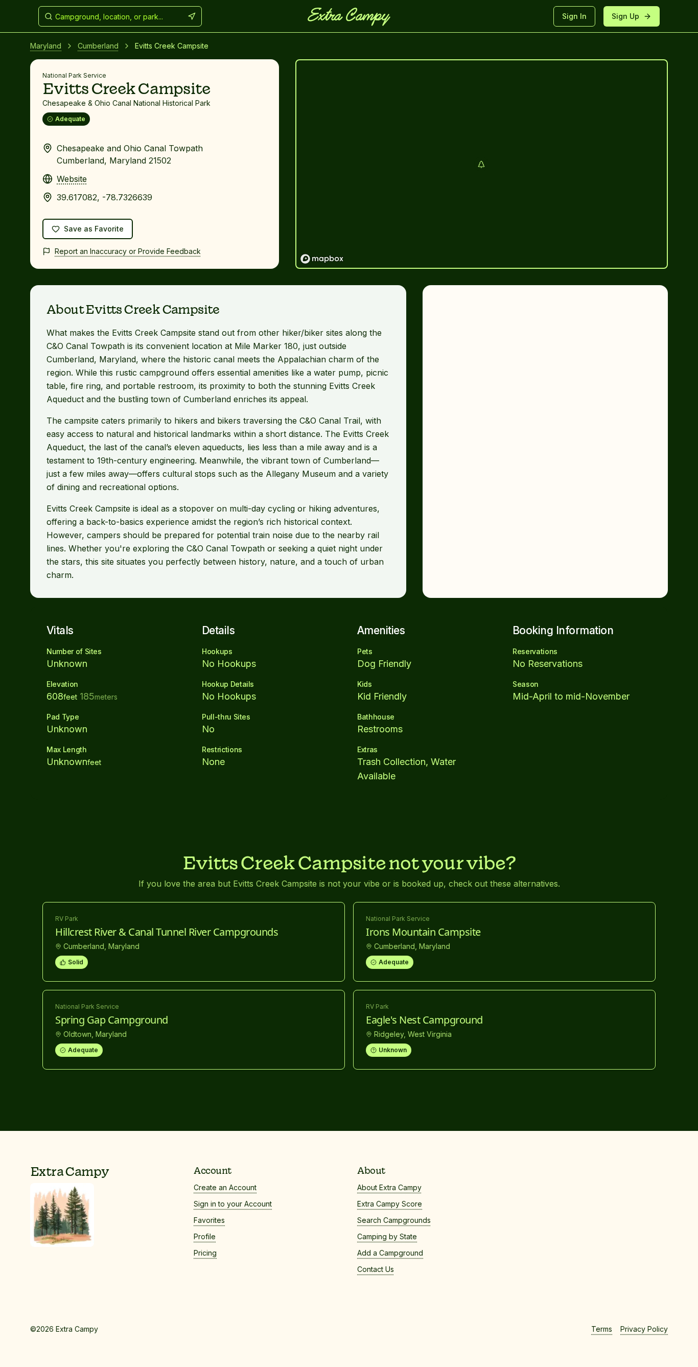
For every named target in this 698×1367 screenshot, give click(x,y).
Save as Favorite (98, 231)
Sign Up (625, 16)
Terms (601, 1329)
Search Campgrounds (394, 1220)
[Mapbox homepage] (321, 259)
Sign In (574, 16)
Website (72, 179)
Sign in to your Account (233, 1203)
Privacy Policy (644, 1329)
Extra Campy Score (389, 1203)
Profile (205, 1236)
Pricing (205, 1252)
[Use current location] (192, 16)
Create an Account (225, 1187)
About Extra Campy (389, 1187)
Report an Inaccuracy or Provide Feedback (128, 251)
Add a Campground (390, 1252)
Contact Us (375, 1269)
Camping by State (387, 1236)
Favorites (209, 1220)
